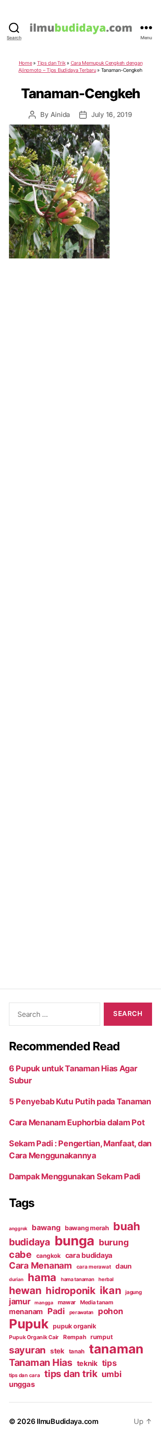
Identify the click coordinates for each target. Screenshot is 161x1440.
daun (123, 1266)
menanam (26, 1311)
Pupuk (29, 1324)
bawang (46, 1227)
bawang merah (87, 1228)
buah (126, 1226)
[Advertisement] (80, 612)
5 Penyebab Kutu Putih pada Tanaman (80, 1101)
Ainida (60, 114)
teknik (87, 1363)
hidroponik (70, 1290)
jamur (19, 1301)
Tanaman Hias (40, 1362)
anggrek (18, 1229)
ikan (110, 1290)
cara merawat (93, 1267)
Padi (56, 1311)
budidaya (29, 1242)
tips (109, 1363)
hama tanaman (77, 1279)
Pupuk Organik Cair (34, 1337)
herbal (105, 1279)
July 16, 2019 (111, 114)
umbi (111, 1374)
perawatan (81, 1312)
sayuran (27, 1350)
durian (16, 1279)
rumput (101, 1336)
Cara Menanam (40, 1265)
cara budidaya (89, 1255)
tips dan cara (24, 1375)
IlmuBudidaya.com (67, 1421)
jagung (133, 1292)
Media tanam (96, 1302)
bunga (75, 1241)
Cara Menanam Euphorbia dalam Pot (76, 1122)
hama (42, 1277)
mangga (43, 1303)
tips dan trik (70, 1373)
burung (113, 1242)
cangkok (48, 1255)
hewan (25, 1290)
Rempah (74, 1336)
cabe (20, 1254)
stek (57, 1351)
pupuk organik (74, 1326)
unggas (21, 1384)
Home (25, 63)
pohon (110, 1311)
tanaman (116, 1349)
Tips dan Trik (51, 63)
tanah (77, 1351)
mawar (67, 1302)
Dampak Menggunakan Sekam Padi (74, 1176)
